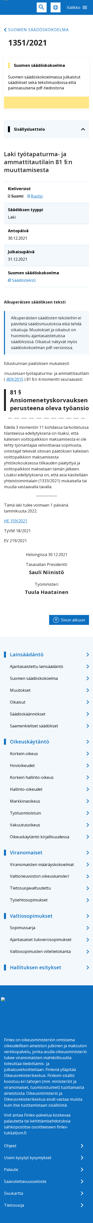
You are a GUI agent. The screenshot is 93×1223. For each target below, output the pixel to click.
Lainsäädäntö (26, 654)
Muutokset (20, 690)
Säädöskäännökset (27, 714)
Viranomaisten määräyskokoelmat (42, 864)
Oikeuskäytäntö (29, 741)
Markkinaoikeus (25, 801)
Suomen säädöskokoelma (38, 29)
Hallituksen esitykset (35, 967)
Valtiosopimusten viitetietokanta (40, 951)
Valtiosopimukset (31, 916)
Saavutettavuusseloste (25, 1181)
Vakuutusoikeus (25, 825)
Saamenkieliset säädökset (34, 726)
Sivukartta (13, 1193)
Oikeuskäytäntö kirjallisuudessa (39, 837)
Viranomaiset (26, 852)
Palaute (11, 1169)
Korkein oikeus (24, 753)
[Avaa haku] (42, 7)
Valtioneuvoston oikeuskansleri (39, 876)
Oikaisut (17, 702)
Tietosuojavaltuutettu (30, 888)
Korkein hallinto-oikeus (32, 777)
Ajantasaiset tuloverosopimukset (40, 939)
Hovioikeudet (22, 765)
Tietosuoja (14, 1205)
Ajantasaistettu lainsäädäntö (36, 666)
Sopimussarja (22, 927)
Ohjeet (10, 1145)
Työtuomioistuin (25, 813)
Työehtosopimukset (29, 900)
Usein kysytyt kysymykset (27, 1157)
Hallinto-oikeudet (26, 789)
